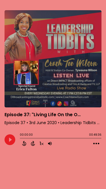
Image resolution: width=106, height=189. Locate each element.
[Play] (10, 139)
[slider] (21, 139)
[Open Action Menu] (96, 143)
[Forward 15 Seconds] (33, 143)
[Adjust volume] (50, 143)
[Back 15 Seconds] (24, 143)
